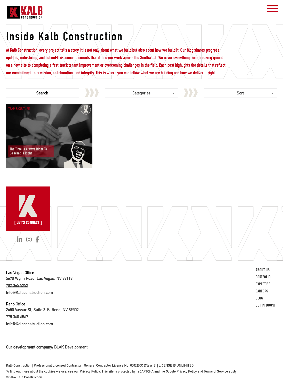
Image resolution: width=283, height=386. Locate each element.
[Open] (272, 8)
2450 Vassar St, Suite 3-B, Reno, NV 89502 (42, 309)
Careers (262, 291)
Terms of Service (216, 371)
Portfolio (263, 277)
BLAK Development (71, 347)
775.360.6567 (17, 316)
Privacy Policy (90, 371)
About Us (263, 269)
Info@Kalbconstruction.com (29, 292)
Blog (259, 298)
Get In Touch (265, 305)
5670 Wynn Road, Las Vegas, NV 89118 (39, 278)
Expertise (263, 284)
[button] (49, 136)
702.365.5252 (17, 285)
